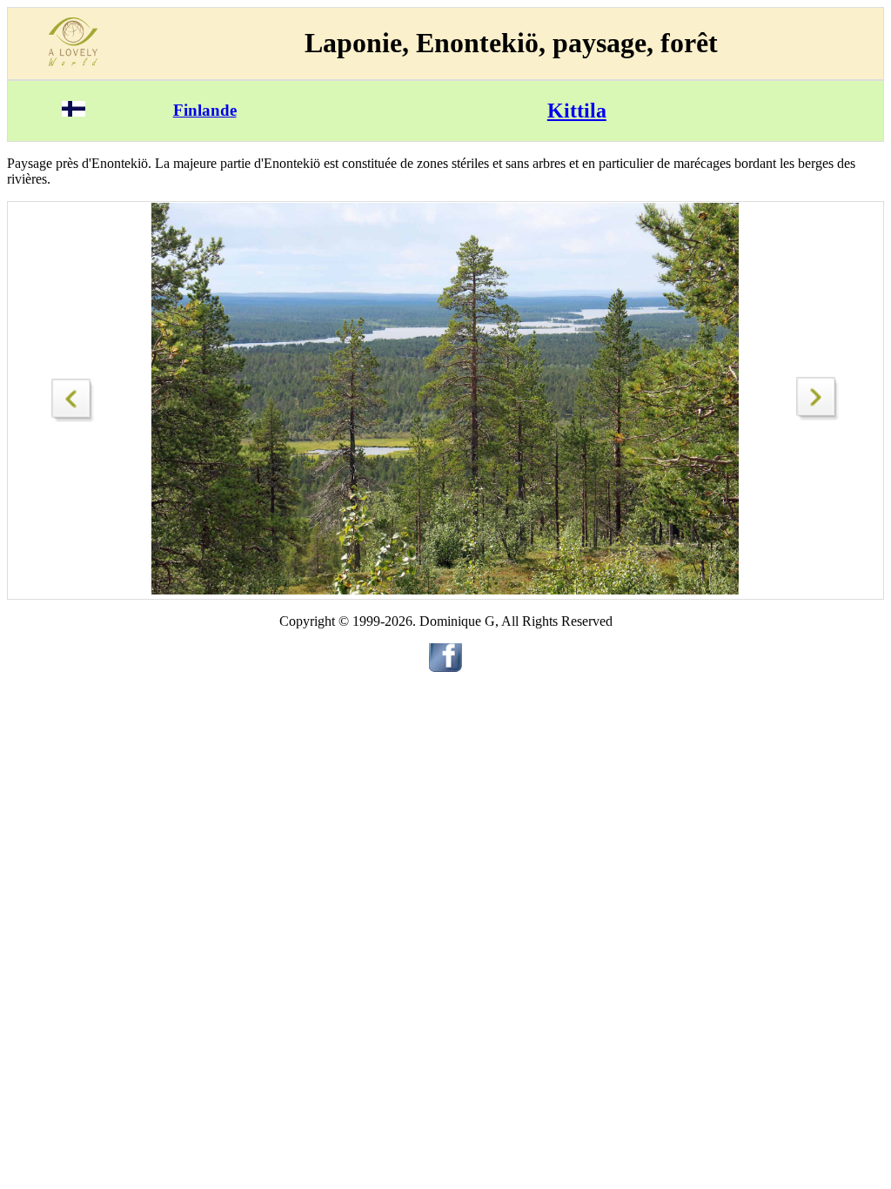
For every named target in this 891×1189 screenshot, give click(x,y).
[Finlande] (73, 111)
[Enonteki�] (73, 395)
